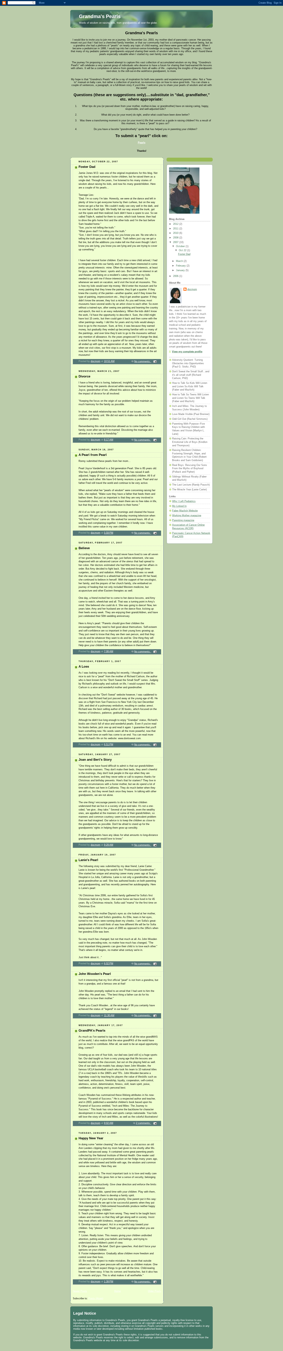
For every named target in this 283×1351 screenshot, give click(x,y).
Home (117, 1291)
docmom (192, 289)
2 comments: (143, 1123)
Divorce (84, 376)
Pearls (141, 142)
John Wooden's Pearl (95, 974)
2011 (176, 228)
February (181, 265)
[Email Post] (154, 361)
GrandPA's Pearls (92, 1030)
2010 (176, 233)
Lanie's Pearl (88, 860)
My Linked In (179, 506)
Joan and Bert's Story (95, 759)
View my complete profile (187, 351)
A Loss (84, 666)
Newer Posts (80, 1291)
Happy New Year (91, 1138)
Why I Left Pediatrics (184, 501)
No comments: (142, 361)
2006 (176, 276)
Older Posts (154, 1291)
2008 (176, 237)
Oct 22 (183, 250)
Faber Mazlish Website (185, 510)
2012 (176, 224)
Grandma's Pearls (100, 16)
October (181, 246)
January (181, 270)
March (180, 261)
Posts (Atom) (95, 1298)
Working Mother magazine (186, 515)
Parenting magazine (183, 520)
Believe (84, 548)
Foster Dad (87, 167)
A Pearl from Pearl (93, 455)
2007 (176, 242)
